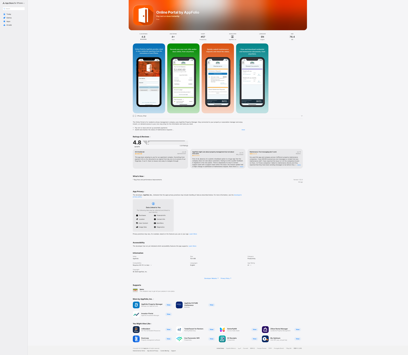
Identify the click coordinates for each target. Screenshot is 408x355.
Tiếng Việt (288, 348)
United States (220, 348)
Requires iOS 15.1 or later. (141, 265)
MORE (241, 166)
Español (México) (231, 348)
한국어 (270, 348)
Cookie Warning (164, 350)
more (243, 130)
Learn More (193, 234)
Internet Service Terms (139, 350)
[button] (14, 14)
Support (173, 350)
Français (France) (261, 348)
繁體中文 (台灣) (298, 348)
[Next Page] (304, 158)
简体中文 (252, 348)
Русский (245, 348)
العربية (239, 348)
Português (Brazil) (279, 348)
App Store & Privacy (152, 350)
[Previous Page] (130, 158)
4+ (248, 265)
